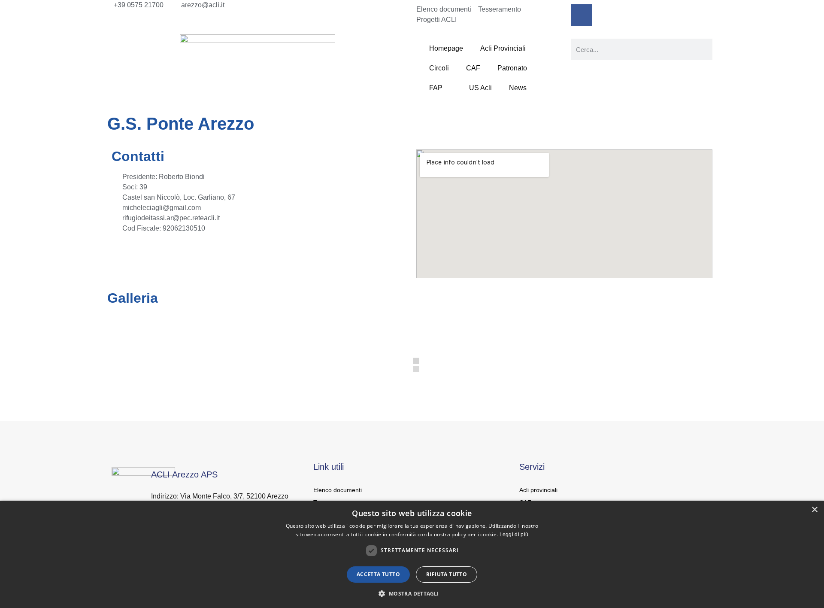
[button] (412, 593)
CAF (473, 68)
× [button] (814, 510)
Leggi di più (514, 535)
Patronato (512, 68)
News (518, 87)
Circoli (439, 68)
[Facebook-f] (581, 15)
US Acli (480, 87)
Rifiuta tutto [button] (446, 574)
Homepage (446, 48)
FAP (435, 87)
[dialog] (412, 554)
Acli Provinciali (503, 48)
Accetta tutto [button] (378, 574)
